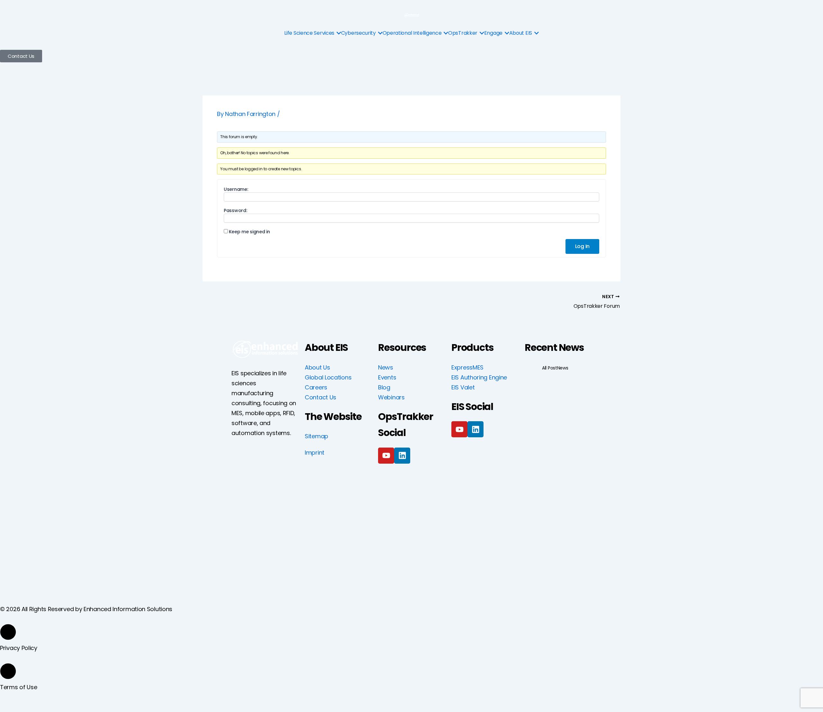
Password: (235, 210)
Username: (236, 189)
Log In (582, 246)
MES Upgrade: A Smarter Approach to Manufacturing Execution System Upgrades (558, 450)
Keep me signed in (249, 231)
